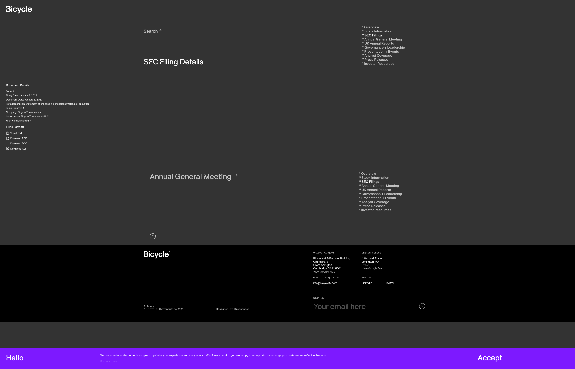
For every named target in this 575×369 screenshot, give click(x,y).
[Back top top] (153, 236)
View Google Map (324, 271)
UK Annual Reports (379, 43)
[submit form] (422, 306)
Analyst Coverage (378, 55)
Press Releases (376, 59)
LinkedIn (367, 283)
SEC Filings (373, 35)
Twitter (390, 283)
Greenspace (241, 309)
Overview (371, 27)
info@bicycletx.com (325, 283)
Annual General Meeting (383, 39)
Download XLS (18, 148)
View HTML (16, 133)
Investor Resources (379, 63)
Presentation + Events (381, 51)
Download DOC (18, 143)
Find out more (108, 361)
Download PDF (18, 138)
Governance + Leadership (384, 47)
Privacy (149, 306)
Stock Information (378, 31)
